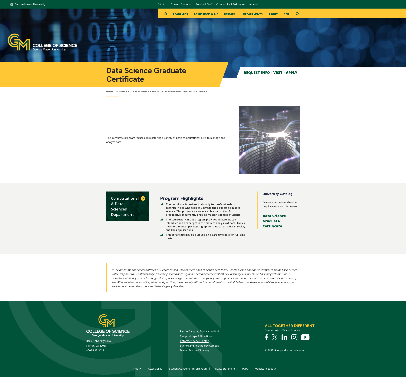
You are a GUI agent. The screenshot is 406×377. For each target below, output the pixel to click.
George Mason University (30, 4)
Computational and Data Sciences (184, 91)
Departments (253, 14)
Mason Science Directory (194, 350)
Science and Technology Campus (199, 345)
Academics (180, 14)
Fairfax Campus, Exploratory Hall (199, 331)
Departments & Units (146, 91)
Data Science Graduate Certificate (274, 221)
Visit (277, 72)
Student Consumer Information (188, 368)
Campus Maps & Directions (196, 336)
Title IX (137, 368)
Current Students (181, 4)
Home (109, 91)
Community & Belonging (230, 4)
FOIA (245, 368)
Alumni (253, 4)
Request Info (257, 72)
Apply (291, 72)
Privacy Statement (224, 368)
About (273, 14)
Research (230, 14)
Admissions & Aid (206, 14)
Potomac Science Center (194, 341)
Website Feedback (265, 368)
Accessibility (155, 368)
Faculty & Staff (204, 4)
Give (286, 14)
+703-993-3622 (95, 350)
